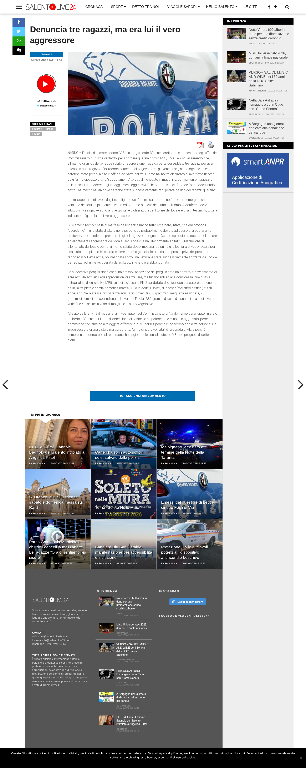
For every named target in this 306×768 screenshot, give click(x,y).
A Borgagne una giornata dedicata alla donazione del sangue (267, 128)
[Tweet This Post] (18, 31)
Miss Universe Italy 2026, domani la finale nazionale (268, 55)
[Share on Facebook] (18, 22)
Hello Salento (220, 7)
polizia (36, 134)
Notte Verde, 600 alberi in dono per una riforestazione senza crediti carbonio (269, 34)
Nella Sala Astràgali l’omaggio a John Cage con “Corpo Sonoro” (266, 105)
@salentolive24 (48, 105)
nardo (49, 129)
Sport (117, 7)
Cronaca (94, 7)
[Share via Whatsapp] (18, 41)
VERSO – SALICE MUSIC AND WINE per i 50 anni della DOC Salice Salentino (268, 79)
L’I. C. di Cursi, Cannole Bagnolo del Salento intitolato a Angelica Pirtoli (132, 720)
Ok (154, 762)
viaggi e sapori (182, 7)
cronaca (37, 129)
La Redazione (46, 101)
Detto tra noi (145, 7)
